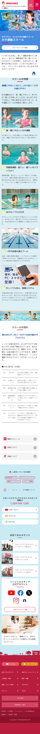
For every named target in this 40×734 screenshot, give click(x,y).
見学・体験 (25, 678)
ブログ (24, 691)
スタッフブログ (31, 664)
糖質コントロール (13, 481)
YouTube (12, 664)
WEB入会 (12, 516)
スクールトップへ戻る (20, 47)
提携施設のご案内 (20, 704)
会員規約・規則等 (12, 714)
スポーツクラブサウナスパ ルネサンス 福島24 (14, 7)
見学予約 (11, 522)
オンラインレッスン (27, 477)
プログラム (25, 684)
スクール (15, 490)
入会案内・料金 (6, 678)
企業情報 (10, 711)
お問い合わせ (14, 510)
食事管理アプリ (11, 477)
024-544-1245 (21, 503)
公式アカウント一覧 (20, 609)
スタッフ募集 (28, 481)
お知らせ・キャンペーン (29, 672)
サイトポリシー (19, 711)
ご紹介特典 (20, 698)
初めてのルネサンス (8, 672)
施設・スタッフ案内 (8, 684)
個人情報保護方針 (30, 711)
